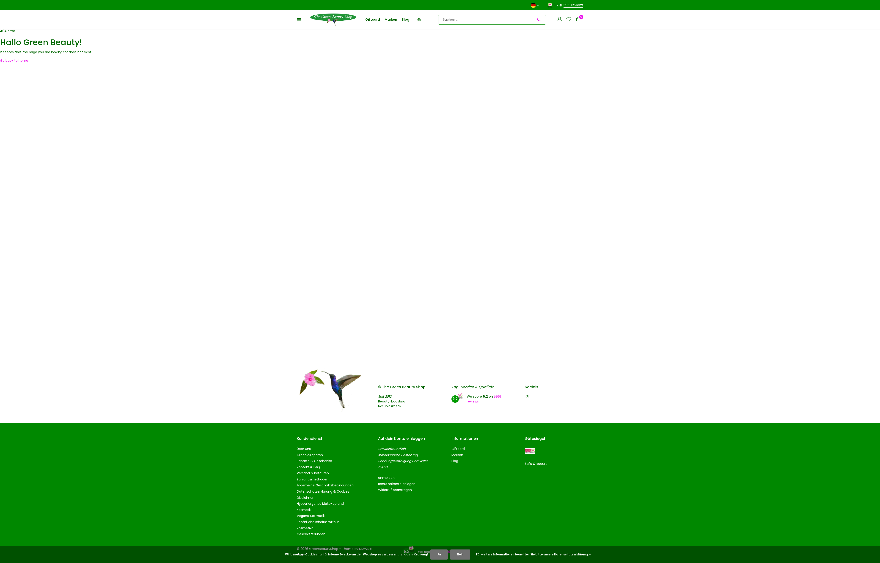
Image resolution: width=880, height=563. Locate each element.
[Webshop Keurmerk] (530, 451)
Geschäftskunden (311, 534)
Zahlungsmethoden (312, 479)
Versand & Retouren (313, 473)
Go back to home (14, 60)
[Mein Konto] (559, 19)
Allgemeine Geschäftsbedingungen (325, 485)
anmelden (386, 477)
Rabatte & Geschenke (314, 461)
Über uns (304, 449)
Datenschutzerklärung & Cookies (323, 491)
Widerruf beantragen (395, 490)
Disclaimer (305, 497)
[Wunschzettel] (568, 20)
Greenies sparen (310, 455)
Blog (405, 19)
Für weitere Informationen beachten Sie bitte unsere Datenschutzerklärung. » (533, 554)
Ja (439, 554)
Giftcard (372, 19)
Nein (460, 554)
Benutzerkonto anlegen (396, 484)
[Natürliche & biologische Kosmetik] (333, 19)
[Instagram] (526, 397)
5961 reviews (573, 5)
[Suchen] (539, 19)
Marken (391, 19)
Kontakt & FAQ (308, 467)
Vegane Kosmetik (311, 515)
